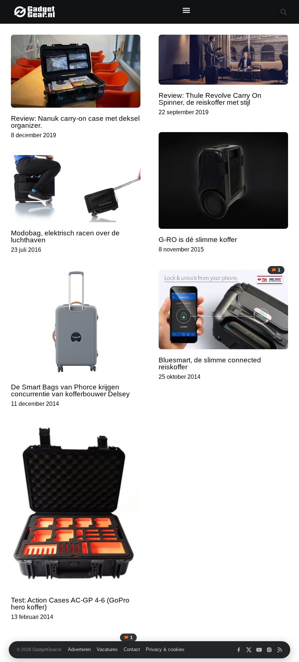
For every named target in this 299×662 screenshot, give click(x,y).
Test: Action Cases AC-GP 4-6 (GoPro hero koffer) (70, 603)
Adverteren (79, 649)
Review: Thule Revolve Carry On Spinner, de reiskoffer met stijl (210, 99)
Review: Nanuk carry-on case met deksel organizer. (75, 122)
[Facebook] (238, 650)
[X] (249, 650)
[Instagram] (269, 650)
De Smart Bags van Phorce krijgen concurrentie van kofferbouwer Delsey (70, 390)
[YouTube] (259, 650)
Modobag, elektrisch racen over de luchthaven (65, 236)
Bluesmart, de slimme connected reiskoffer (210, 363)
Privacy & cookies (165, 649)
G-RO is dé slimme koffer (198, 239)
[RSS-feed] (279, 650)
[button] (186, 10)
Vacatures (107, 649)
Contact (132, 649)
